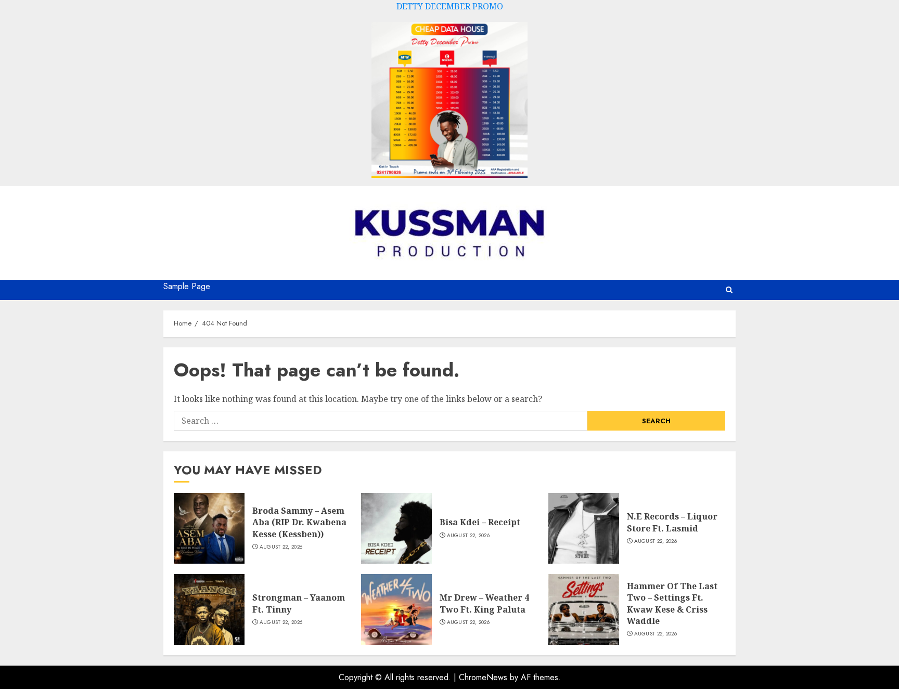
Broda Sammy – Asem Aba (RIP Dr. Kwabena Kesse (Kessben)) (299, 522)
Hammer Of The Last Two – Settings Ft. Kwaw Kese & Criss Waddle (672, 603)
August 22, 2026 (281, 547)
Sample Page (186, 286)
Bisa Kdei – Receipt (480, 522)
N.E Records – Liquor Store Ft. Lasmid (672, 522)
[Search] (729, 290)
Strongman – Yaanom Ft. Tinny (298, 603)
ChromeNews (483, 677)
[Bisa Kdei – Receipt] (396, 528)
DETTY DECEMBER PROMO (449, 6)
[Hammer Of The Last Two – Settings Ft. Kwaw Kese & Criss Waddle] (583, 609)
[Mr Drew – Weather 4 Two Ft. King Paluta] (396, 609)
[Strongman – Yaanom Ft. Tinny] (209, 609)
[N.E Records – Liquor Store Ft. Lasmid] (583, 528)
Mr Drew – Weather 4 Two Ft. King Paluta (484, 603)
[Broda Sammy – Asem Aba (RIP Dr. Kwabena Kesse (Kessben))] (209, 528)
